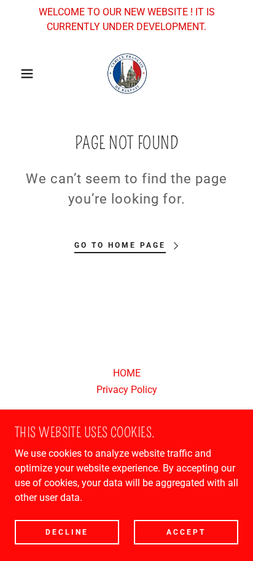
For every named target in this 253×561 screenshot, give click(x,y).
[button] (19, 73)
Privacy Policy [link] (126, 389)
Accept (186, 531)
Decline (66, 531)
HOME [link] (127, 373)
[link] (126, 73)
